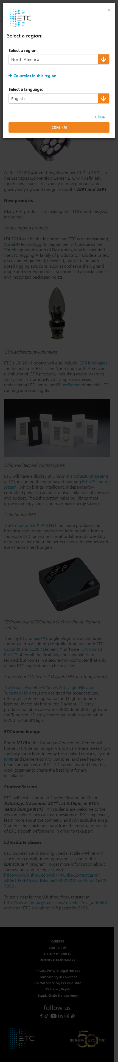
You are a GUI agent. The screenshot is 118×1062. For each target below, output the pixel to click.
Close (100, 117)
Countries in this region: (35, 75)
